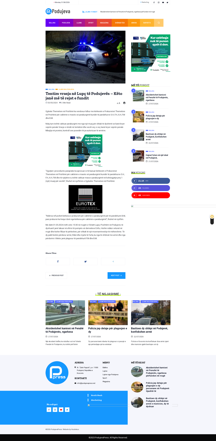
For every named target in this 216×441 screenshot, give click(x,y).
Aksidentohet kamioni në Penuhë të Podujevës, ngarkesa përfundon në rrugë (127, 12)
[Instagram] (55, 409)
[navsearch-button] (158, 23)
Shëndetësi (120, 23)
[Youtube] (163, 2)
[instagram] (159, 2)
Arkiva (134, 23)
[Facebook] (154, 2)
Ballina (52, 23)
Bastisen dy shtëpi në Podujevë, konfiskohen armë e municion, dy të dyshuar (157, 402)
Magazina (104, 23)
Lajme (79, 23)
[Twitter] (168, 2)
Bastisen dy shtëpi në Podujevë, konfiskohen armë (156, 137)
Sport (91, 23)
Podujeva (66, 23)
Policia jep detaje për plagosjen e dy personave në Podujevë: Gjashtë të (158, 387)
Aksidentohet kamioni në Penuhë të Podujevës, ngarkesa (157, 97)
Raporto (147, 23)
